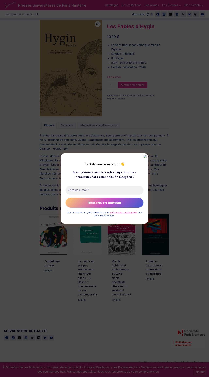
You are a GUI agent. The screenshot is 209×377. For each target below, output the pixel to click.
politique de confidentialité (123, 212)
